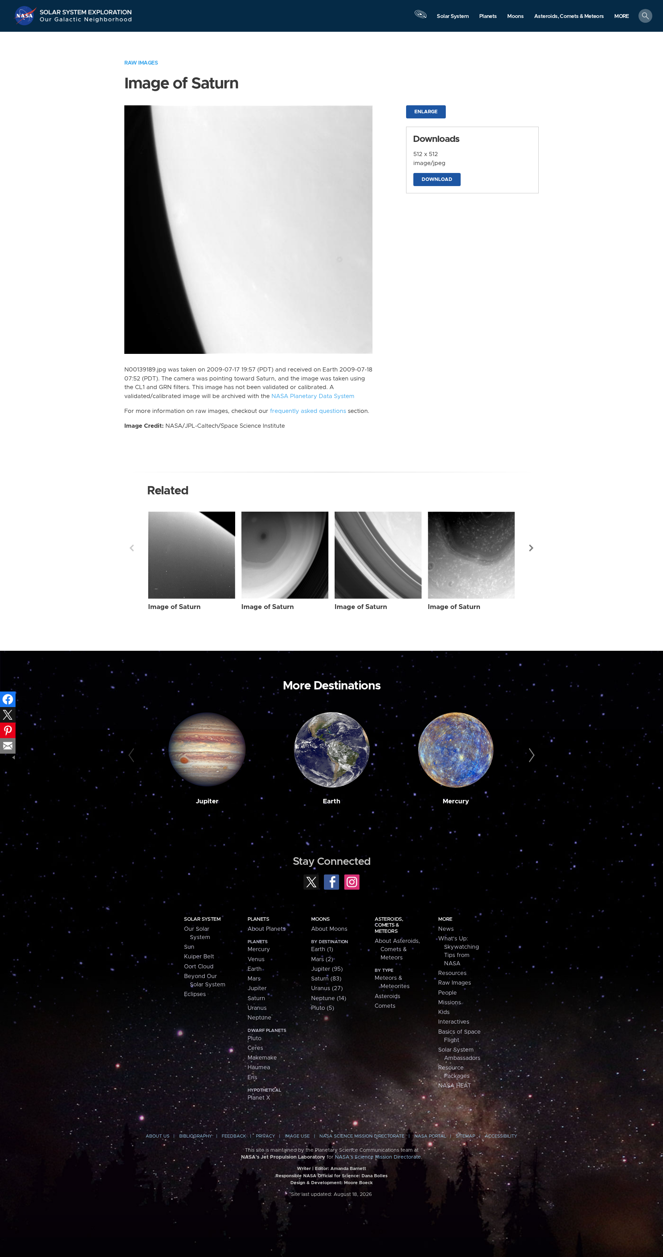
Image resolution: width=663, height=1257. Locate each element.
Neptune (259, 1018)
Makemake (262, 1058)
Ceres (255, 1048)
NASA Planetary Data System (312, 396)
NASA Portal (430, 1136)
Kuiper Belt (199, 956)
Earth (331, 801)
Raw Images (141, 63)
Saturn (256, 998)
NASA (26, 15)
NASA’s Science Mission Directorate (378, 1157)
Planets (258, 919)
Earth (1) (322, 949)
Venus (256, 959)
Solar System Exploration (86, 10)
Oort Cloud (198, 966)
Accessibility (501, 1136)
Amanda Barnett (348, 1169)
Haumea (259, 1067)
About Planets (267, 929)
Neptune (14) (328, 998)
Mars (254, 979)
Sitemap (465, 1136)
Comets (385, 1006)
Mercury (456, 801)
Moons (320, 919)
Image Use (297, 1136)
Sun (189, 947)
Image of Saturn (174, 606)
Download (437, 179)
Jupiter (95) (327, 969)
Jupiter (207, 801)
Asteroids (387, 996)
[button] (621, 16)
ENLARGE (426, 111)
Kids (444, 1012)
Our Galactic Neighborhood (86, 21)
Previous (131, 548)
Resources (452, 973)
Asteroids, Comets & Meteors (389, 925)
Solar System (202, 919)
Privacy (265, 1136)
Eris (252, 1077)
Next (531, 548)
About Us (158, 1136)
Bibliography (195, 1136)
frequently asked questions (308, 411)
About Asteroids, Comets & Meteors (397, 949)
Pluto (254, 1038)
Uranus (257, 1008)
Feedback (234, 1136)
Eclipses (195, 994)
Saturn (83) (326, 979)
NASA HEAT (454, 1086)
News (446, 929)
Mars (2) (322, 959)
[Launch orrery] (420, 17)
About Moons (329, 929)
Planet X (259, 1098)
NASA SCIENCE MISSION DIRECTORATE (361, 1136)
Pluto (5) (322, 1008)
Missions (449, 1002)
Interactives (453, 1022)
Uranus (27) (327, 988)
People (447, 993)
